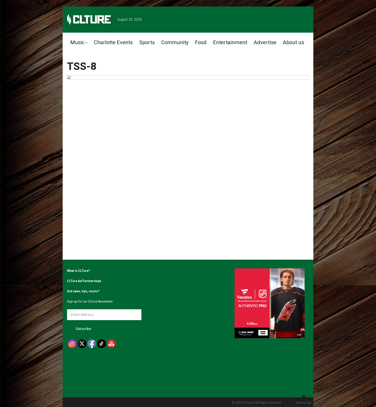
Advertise (265, 42)
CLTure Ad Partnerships (84, 281)
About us (293, 42)
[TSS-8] (188, 145)
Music (77, 42)
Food (200, 42)
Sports (147, 42)
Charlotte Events (113, 42)
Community (174, 42)
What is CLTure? (78, 270)
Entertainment (230, 42)
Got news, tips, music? (83, 291)
